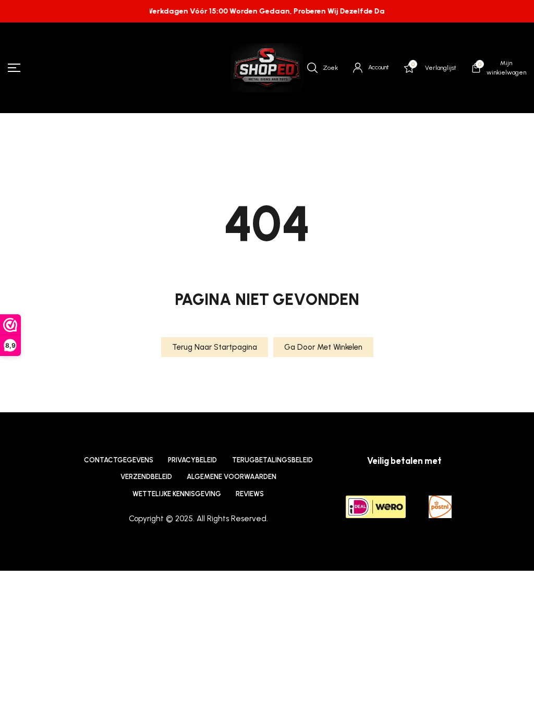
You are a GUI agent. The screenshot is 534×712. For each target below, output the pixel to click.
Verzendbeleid (146, 476)
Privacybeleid (192, 460)
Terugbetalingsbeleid (272, 460)
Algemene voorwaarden (231, 476)
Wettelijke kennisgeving (176, 493)
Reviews (250, 493)
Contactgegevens (118, 460)
